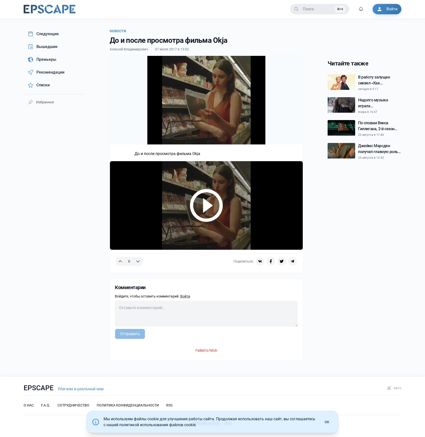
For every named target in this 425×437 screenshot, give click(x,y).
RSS (169, 405)
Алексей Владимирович (129, 49)
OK (327, 422)
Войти (185, 296)
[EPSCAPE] (50, 9)
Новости (118, 31)
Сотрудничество (73, 405)
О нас (29, 405)
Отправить (130, 333)
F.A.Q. (45, 405)
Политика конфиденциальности (128, 405)
